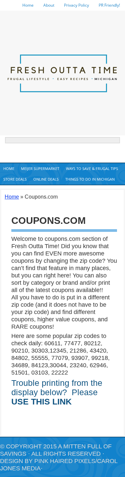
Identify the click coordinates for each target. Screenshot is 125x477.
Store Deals (15, 179)
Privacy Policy (76, 5)
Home (28, 5)
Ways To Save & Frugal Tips (92, 168)
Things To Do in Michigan (90, 179)
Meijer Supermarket (40, 168)
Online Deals (46, 179)
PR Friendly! (109, 5)
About (48, 5)
